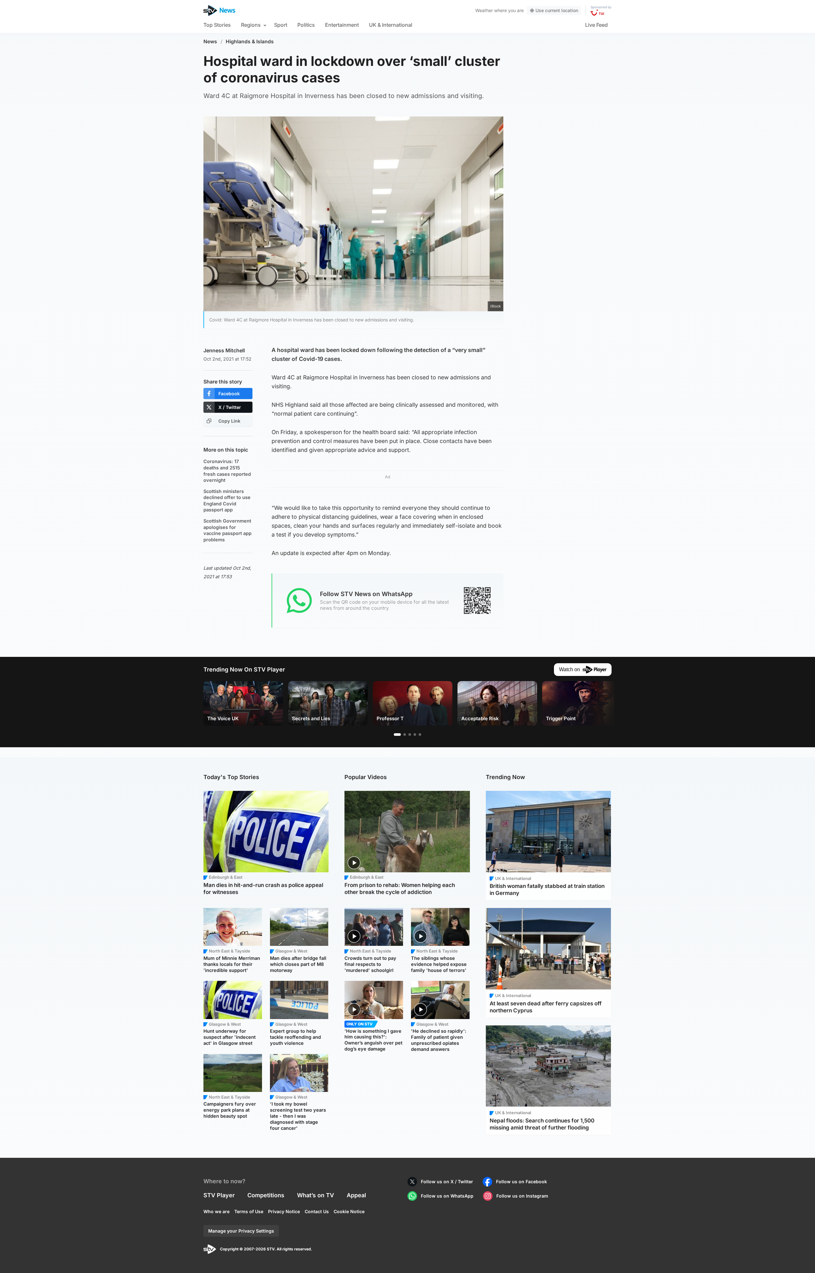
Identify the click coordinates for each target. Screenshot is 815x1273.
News (210, 42)
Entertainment (342, 25)
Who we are (216, 1211)
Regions (251, 25)
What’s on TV (315, 1195)
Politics (306, 25)
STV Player (219, 1195)
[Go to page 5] (420, 734)
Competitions (265, 1195)
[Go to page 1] (397, 734)
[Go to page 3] (409, 734)
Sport (280, 25)
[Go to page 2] (404, 734)
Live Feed (596, 25)
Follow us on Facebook (521, 1181)
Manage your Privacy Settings (241, 1231)
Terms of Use (248, 1211)
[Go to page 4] (415, 734)
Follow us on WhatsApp (447, 1196)
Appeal (356, 1195)
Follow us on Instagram (522, 1196)
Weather (484, 10)
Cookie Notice (349, 1211)
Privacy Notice (284, 1211)
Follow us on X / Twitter (447, 1181)
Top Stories (217, 25)
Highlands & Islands (250, 42)
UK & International (390, 25)
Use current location (556, 10)
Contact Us (317, 1211)
